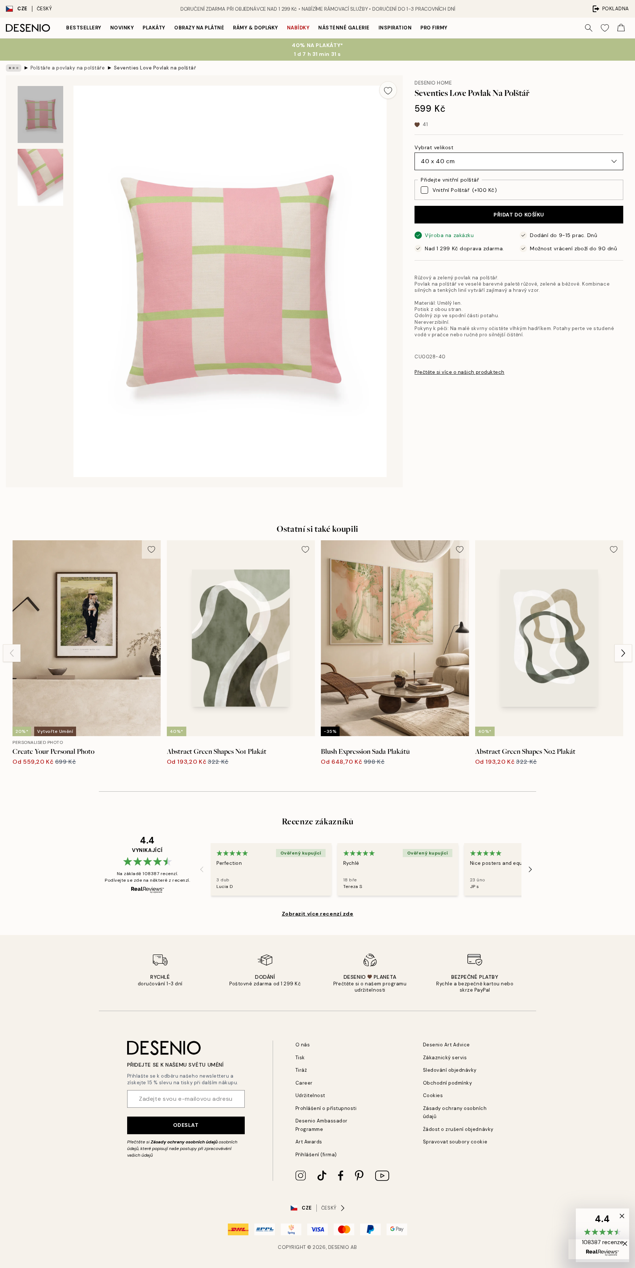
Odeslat (186, 1125)
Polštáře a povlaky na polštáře (68, 68)
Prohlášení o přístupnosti (326, 1108)
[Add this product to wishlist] (388, 90)
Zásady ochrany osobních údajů (184, 1142)
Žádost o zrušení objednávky (458, 1129)
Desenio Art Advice (446, 1045)
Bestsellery (83, 28)
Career (304, 1083)
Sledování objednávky (450, 1070)
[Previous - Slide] (12, 653)
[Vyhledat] (589, 28)
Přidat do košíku (519, 214)
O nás (302, 1045)
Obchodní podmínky (447, 1083)
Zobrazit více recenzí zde (318, 913)
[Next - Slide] (623, 653)
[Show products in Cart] (621, 28)
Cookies (433, 1095)
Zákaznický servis (445, 1057)
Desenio (338, 1247)
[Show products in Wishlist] (605, 28)
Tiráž (301, 1070)
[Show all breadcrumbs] (13, 68)
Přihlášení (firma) (316, 1154)
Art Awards (308, 1142)
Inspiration (395, 28)
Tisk (300, 1057)
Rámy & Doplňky (255, 28)
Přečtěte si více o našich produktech (460, 372)
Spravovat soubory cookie (455, 1142)
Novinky (122, 28)
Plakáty (154, 28)
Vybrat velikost (434, 147)
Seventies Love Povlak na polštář (155, 68)
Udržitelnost (310, 1095)
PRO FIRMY (434, 28)
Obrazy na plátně (199, 28)
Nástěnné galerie (343, 28)
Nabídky (298, 28)
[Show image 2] (40, 177)
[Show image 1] (40, 114)
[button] (602, 1235)
